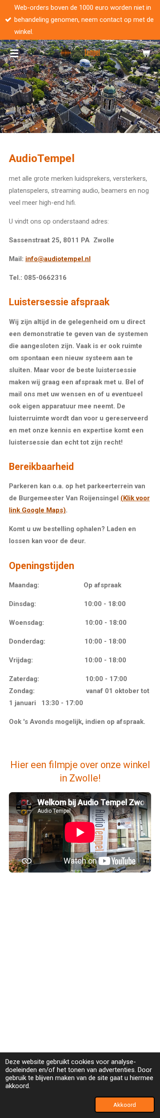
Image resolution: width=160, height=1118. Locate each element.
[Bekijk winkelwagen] (146, 53)
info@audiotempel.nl (58, 259)
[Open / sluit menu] (14, 53)
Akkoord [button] (124, 1104)
